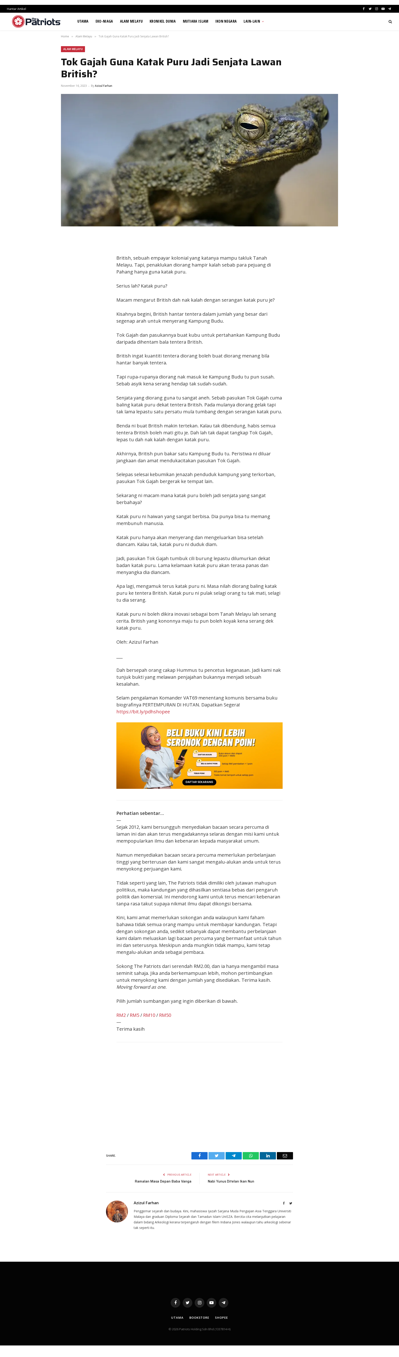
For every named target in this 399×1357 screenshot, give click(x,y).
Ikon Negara (226, 21)
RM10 (149, 1015)
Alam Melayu (131, 21)
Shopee (221, 1317)
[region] (199, 1095)
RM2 (121, 1015)
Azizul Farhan (103, 86)
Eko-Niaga (104, 21)
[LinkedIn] (69, 269)
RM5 (134, 1015)
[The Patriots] (36, 21)
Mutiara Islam (196, 21)
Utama (83, 21)
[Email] (69, 290)
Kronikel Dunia (163, 21)
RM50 (165, 1015)
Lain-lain (252, 21)
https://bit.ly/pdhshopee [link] (143, 712)
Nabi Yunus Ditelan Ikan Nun (231, 1181)
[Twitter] (69, 259)
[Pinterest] (69, 280)
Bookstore (199, 1317)
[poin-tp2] (199, 787)
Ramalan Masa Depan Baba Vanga (163, 1181)
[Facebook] (69, 249)
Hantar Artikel (16, 9)
